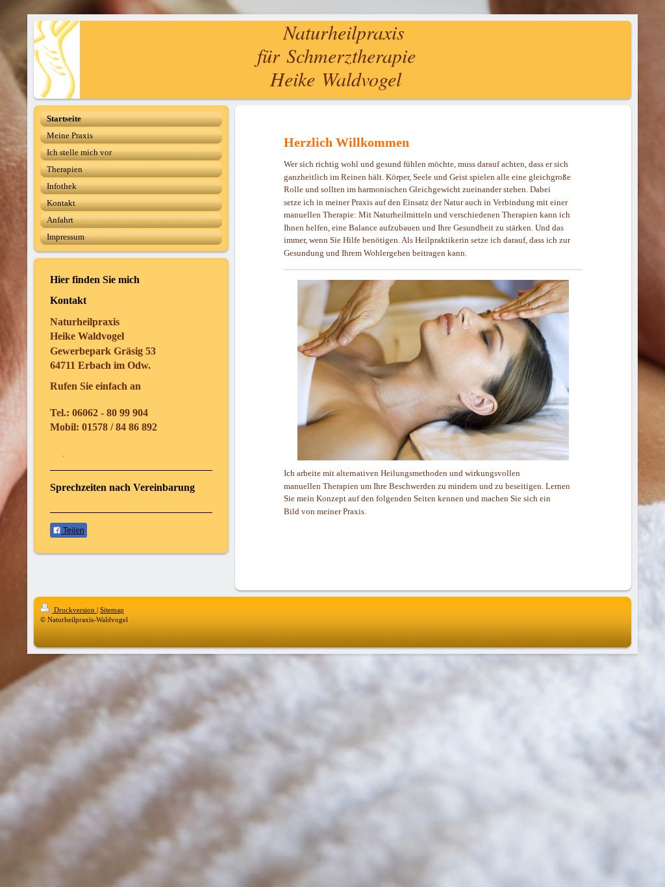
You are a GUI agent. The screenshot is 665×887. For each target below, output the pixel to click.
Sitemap (112, 610)
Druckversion (74, 610)
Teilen (72, 530)
